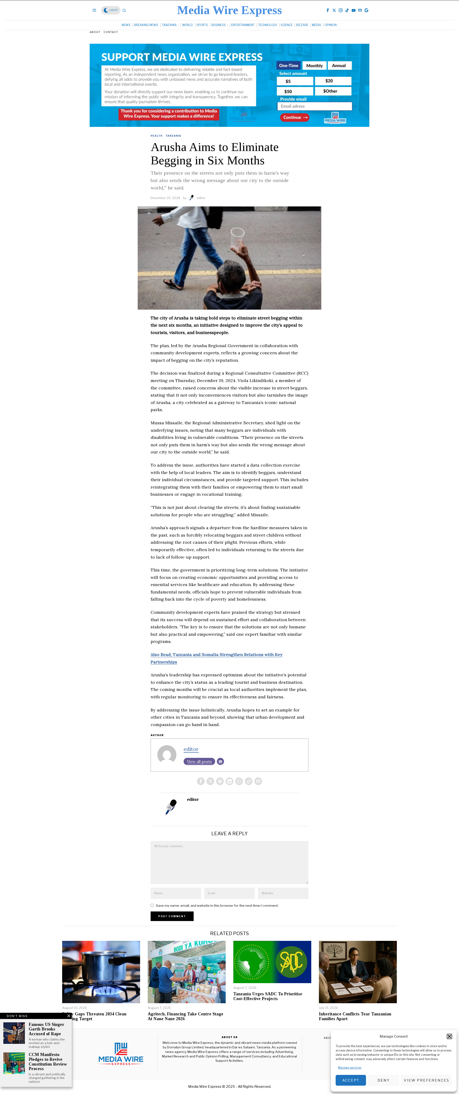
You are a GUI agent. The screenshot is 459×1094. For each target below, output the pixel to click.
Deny (383, 1080)
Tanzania (173, 135)
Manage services (349, 1067)
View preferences (426, 1080)
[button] (449, 1036)
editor (201, 198)
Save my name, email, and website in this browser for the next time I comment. (217, 905)
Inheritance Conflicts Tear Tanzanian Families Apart (355, 1016)
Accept (350, 1080)
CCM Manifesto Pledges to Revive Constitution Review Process (48, 1061)
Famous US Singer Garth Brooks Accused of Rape (46, 1029)
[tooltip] (328, 10)
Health (157, 135)
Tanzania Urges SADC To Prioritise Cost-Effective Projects (267, 996)
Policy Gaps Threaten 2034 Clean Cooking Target (94, 1016)
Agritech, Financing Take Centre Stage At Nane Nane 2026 (185, 1016)
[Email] (220, 761)
